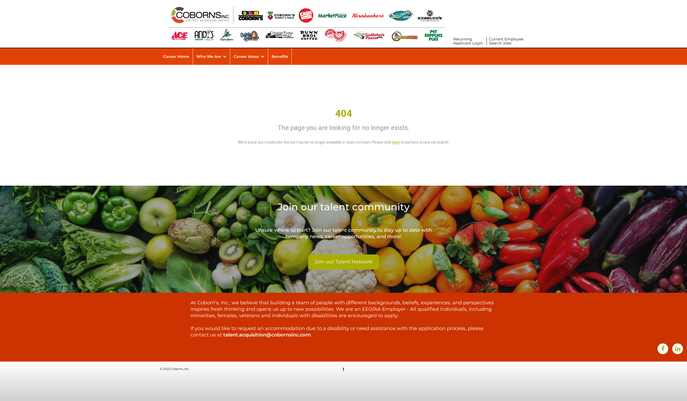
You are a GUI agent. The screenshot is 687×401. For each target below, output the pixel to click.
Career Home (176, 56)
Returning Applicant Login (468, 41)
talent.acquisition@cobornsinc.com (267, 335)
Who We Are (208, 56)
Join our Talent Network (343, 262)
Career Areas (246, 56)
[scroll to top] (343, 369)
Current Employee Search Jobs (506, 41)
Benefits (280, 56)
